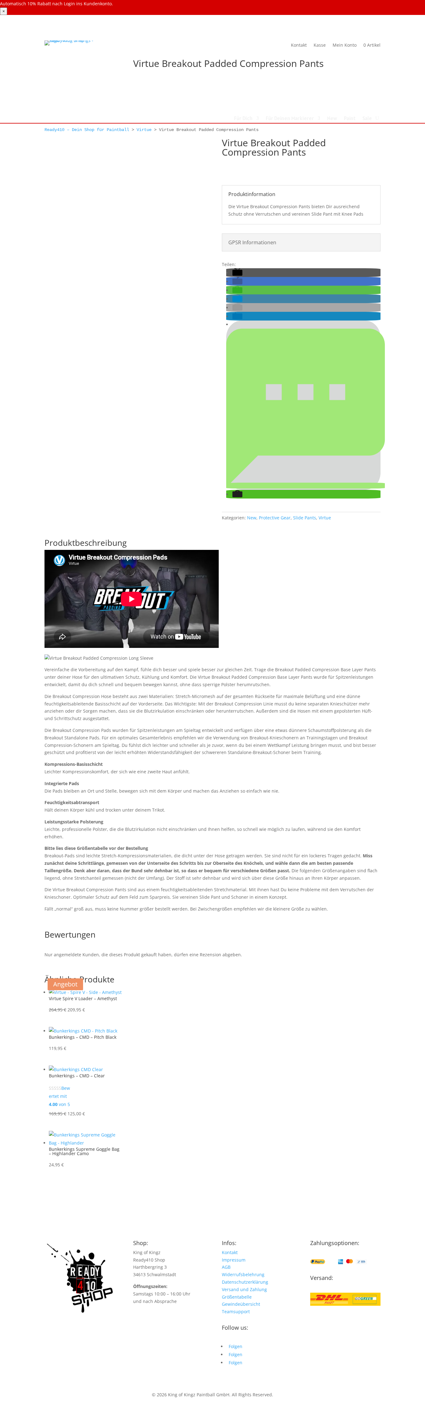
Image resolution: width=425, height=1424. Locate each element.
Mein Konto (345, 44)
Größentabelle (237, 1297)
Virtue (144, 129)
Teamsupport (236, 1311)
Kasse (320, 44)
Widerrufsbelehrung (243, 1274)
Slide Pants (304, 518)
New (332, 119)
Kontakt (299, 44)
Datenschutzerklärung (245, 1282)
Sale (367, 119)
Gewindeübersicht (241, 1304)
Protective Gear (275, 518)
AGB (226, 1267)
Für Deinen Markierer (290, 119)
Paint (350, 119)
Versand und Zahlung (244, 1289)
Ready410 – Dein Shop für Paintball (86, 129)
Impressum (233, 1260)
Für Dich (243, 119)
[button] (237, 273)
